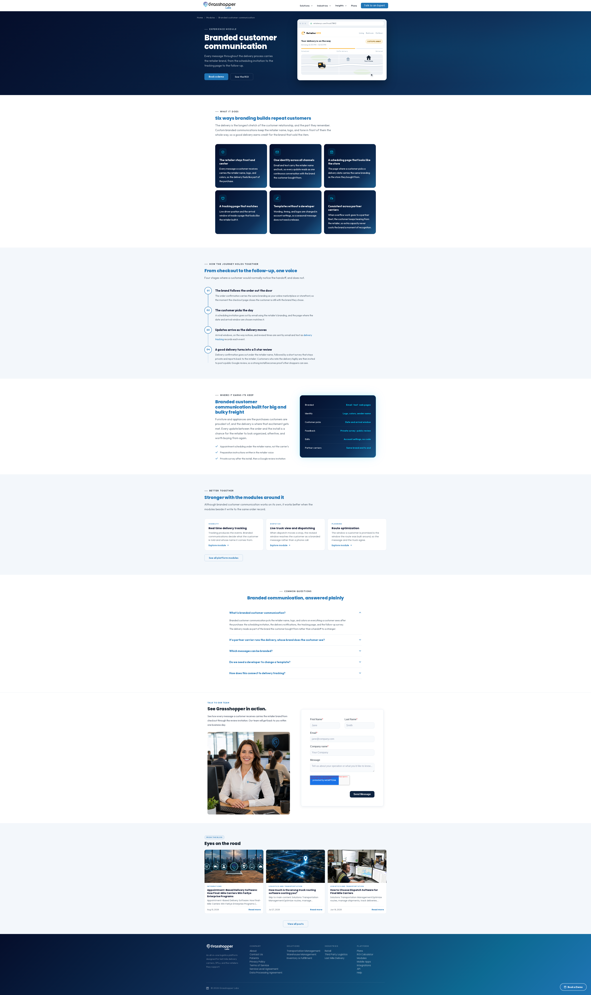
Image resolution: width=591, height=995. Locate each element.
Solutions (305, 5)
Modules (210, 17)
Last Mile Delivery (334, 958)
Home (200, 17)
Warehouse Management (301, 954)
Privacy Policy (257, 961)
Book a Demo (575, 987)
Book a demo (216, 76)
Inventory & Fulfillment (299, 958)
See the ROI (242, 76)
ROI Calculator (365, 954)
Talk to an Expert (374, 5)
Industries (322, 5)
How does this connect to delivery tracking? (257, 673)
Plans (354, 5)
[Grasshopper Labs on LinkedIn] (207, 988)
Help (359, 972)
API (358, 969)
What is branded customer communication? (257, 612)
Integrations (364, 965)
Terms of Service (259, 965)
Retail (328, 951)
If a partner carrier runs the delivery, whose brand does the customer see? (277, 640)
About (253, 951)
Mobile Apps (364, 961)
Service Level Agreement (264, 969)
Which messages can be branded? (251, 651)
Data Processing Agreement (266, 972)
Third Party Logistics (336, 954)
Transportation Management (303, 951)
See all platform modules (223, 557)
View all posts (295, 923)
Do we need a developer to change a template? (259, 662)
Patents (254, 958)
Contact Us (256, 954)
